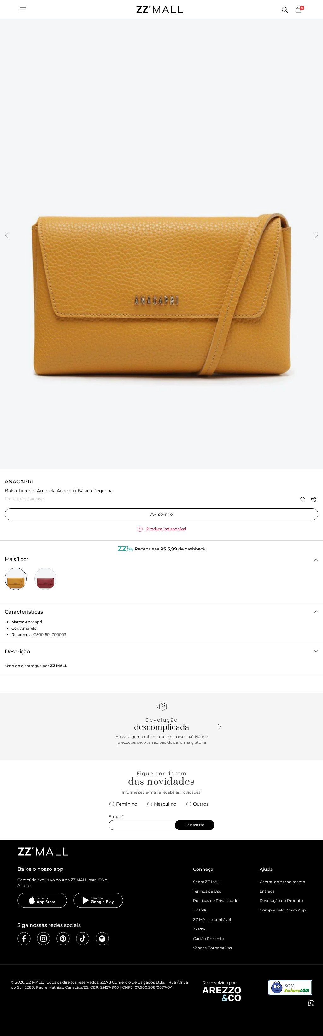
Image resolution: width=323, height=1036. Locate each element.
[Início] (159, 9)
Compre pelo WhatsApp (283, 910)
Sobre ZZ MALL (207, 881)
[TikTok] (82, 938)
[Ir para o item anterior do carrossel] (6, 235)
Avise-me (161, 514)
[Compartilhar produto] (313, 499)
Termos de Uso (207, 891)
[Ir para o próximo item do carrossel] (316, 235)
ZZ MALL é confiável (212, 919)
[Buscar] (284, 9)
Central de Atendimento (282, 881)
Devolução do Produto (281, 900)
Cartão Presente (208, 938)
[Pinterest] (63, 938)
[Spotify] (102, 938)
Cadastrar (195, 825)
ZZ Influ (200, 910)
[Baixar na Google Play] (98, 900)
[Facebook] (24, 938)
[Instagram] (43, 938)
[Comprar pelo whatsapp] (311, 1003)
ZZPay (199, 929)
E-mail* (116, 816)
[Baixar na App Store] (42, 900)
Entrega (267, 891)
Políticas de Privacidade (215, 900)
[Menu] (22, 9)
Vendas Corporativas (212, 948)
